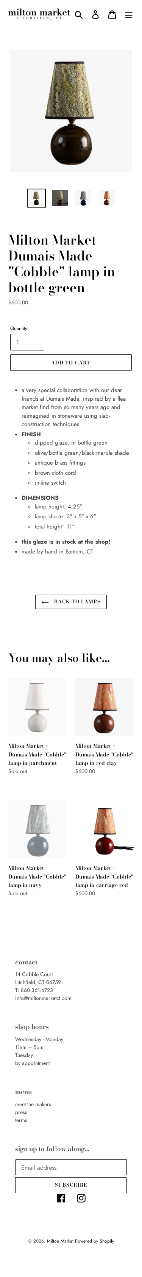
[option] (36, 198)
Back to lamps (77, 601)
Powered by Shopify (94, 1241)
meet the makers (33, 1104)
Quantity (18, 328)
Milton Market (61, 1241)
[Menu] (128, 14)
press (21, 1112)
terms (21, 1120)
